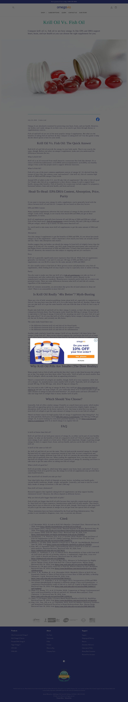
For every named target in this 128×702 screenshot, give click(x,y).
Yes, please (81, 356)
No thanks (81, 361)
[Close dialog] (95, 340)
